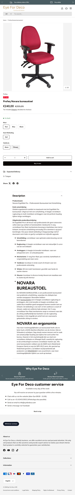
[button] (66, 8)
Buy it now (37, 163)
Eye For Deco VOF (12, 487)
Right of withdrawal (48, 490)
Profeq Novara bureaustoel (15, 20)
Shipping (14, 109)
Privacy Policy (61, 490)
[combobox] (37, 14)
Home (4, 20)
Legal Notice (25, 490)
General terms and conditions (11, 490)
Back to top (37, 411)
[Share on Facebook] (14, 183)
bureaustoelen (26, 300)
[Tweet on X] (10, 183)
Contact (70, 490)
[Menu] (71, 8)
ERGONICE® (32, 351)
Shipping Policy (36, 490)
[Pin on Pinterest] (17, 183)
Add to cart (50, 158)
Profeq (5, 94)
